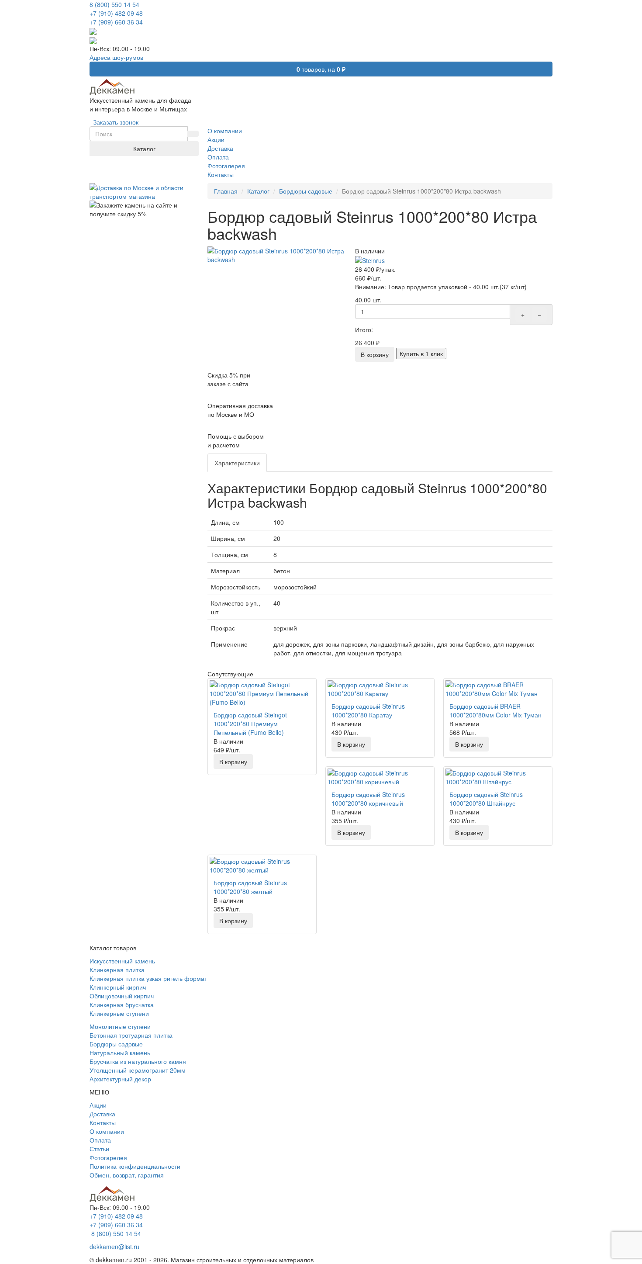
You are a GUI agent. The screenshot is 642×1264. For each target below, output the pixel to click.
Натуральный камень (120, 1052)
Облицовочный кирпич (122, 995)
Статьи (99, 1148)
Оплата (100, 1140)
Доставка (102, 1113)
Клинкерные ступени (119, 1013)
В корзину (375, 354)
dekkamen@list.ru (114, 1246)
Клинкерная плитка (117, 969)
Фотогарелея (108, 1157)
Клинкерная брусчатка (122, 1004)
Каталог (144, 148)
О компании (107, 1131)
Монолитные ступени (120, 1026)
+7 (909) (116, 21)
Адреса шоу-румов (116, 57)
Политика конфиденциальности (135, 1166)
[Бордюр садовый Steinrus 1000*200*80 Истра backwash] (276, 255)
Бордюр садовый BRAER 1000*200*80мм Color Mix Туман (495, 710)
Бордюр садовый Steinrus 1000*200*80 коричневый (368, 798)
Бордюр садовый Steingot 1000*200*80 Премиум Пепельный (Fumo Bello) (250, 723)
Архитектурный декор (120, 1078)
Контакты (103, 1122)
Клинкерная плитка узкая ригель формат (148, 978)
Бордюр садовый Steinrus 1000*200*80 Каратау (368, 710)
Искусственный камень (122, 960)
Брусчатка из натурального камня (138, 1061)
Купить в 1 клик (421, 353)
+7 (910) (116, 13)
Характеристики (237, 462)
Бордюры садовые (305, 191)
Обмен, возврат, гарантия (127, 1174)
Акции (98, 1105)
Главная (226, 191)
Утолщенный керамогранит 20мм (138, 1070)
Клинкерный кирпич (118, 987)
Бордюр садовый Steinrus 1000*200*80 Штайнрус (486, 798)
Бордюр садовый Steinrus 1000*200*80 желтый (250, 887)
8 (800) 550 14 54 (114, 4)
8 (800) (115, 1233)
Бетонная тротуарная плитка (131, 1035)
